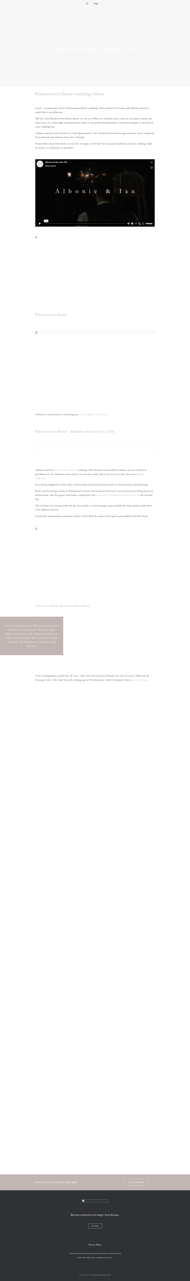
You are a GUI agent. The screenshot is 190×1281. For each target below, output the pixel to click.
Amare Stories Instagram (94, 414)
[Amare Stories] (95, 5)
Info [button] (112, 5)
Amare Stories (139, 679)
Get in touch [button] (95, 1226)
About (62, 5)
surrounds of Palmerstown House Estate (118, 495)
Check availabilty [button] (136, 1182)
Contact (75, 5)
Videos (52, 5)
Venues (132, 5)
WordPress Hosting (101, 1275)
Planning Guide (149, 5)
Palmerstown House (66, 470)
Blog (122, 5)
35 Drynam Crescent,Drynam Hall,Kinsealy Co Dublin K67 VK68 (100, 1253)
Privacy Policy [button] (95, 1244)
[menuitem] (52, 5)
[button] (85, 1237)
